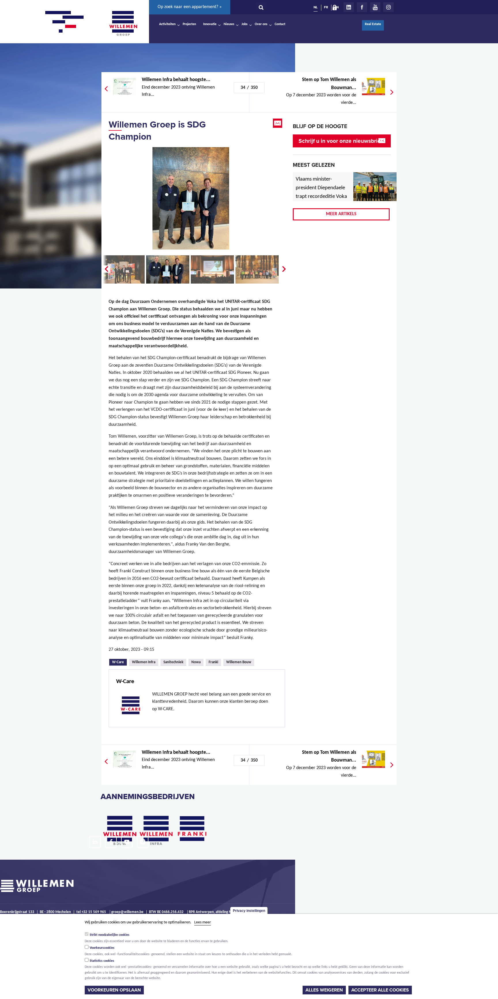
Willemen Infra (143, 662)
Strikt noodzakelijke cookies (109, 935)
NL (316, 7)
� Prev (105, 269)
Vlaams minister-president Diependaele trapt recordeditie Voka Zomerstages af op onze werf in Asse (322, 197)
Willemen (123, 23)
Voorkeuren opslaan (114, 990)
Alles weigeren (324, 990)
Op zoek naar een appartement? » (190, 7)
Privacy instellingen (249, 911)
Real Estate (373, 24)
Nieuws (229, 24)
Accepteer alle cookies (380, 990)
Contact (280, 24)
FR (326, 7)
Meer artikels (341, 214)
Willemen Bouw (238, 662)
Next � (284, 269)
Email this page (278, 123)
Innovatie (209, 24)
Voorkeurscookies (102, 948)
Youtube (375, 7)
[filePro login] (336, 9)
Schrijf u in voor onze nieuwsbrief (340, 141)
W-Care (119, 661)
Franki (213, 662)
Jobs (245, 24)
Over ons (261, 24)
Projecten (189, 24)
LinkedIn (349, 7)
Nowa (196, 662)
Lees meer (202, 922)
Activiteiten (167, 24)
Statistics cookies (102, 961)
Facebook (362, 7)
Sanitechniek (173, 662)
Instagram (388, 7)
